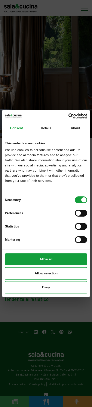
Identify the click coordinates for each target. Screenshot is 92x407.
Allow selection (46, 273)
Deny (46, 287)
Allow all (46, 259)
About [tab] (75, 128)
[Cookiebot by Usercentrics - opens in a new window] (68, 116)
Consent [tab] (16, 128)
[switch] (81, 213)
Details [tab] (46, 128)
